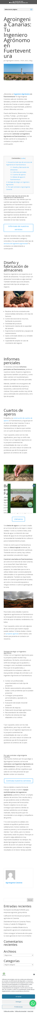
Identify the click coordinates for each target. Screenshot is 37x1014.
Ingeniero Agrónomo (22, 94)
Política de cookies (9, 1011)
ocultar (23, 158)
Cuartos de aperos (18, 174)
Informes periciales (18, 172)
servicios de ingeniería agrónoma (15, 244)
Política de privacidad (20, 1011)
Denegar (18, 1002)
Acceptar (18, 996)
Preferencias (18, 1007)
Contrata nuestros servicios (18, 780)
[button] (34, 974)
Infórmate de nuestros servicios (18, 228)
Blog (30, 60)
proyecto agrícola (12, 634)
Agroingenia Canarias (12, 60)
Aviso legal (30, 1011)
